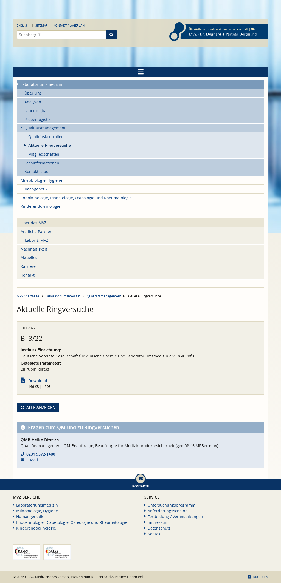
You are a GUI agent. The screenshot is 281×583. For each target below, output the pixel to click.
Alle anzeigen (40, 407)
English (23, 25)
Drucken (260, 577)
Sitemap (41, 25)
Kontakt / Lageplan (69, 25)
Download (37, 380)
